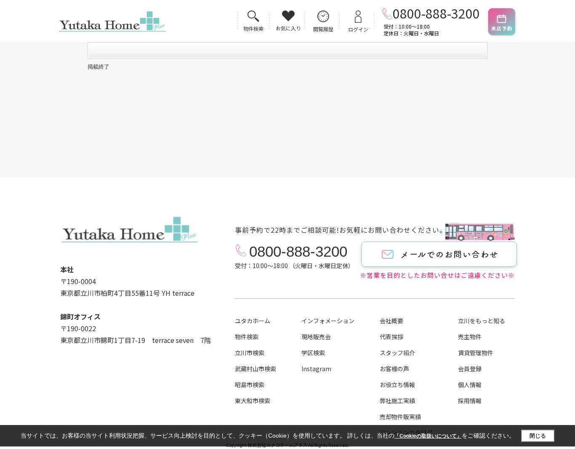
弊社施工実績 (397, 400)
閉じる (538, 436)
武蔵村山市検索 (255, 368)
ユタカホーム (252, 320)
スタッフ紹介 (397, 352)
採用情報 (470, 400)
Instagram (316, 368)
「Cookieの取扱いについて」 (428, 436)
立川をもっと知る (481, 320)
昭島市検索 (249, 384)
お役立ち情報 (397, 384)
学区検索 (313, 352)
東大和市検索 (252, 400)
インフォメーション (327, 320)
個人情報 (470, 384)
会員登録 (470, 368)
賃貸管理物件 (475, 352)
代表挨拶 (391, 336)
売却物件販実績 (400, 416)
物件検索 (246, 336)
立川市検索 (249, 352)
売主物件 (470, 336)
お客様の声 (394, 368)
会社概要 (391, 320)
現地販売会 (316, 336)
